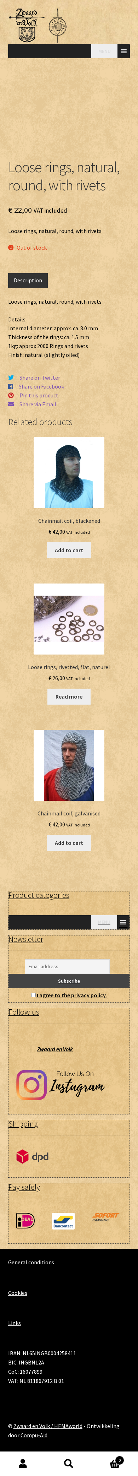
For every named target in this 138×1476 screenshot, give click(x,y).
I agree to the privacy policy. (72, 995)
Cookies (17, 1292)
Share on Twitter (39, 377)
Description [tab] (28, 280)
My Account (23, 1464)
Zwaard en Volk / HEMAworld (47, 1425)
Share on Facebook (41, 386)
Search (69, 1464)
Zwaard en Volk (55, 1049)
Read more (69, 696)
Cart (106, 1458)
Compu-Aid (34, 1435)
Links (14, 1322)
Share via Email (37, 404)
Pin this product (38, 395)
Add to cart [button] (69, 550)
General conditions (31, 1262)
